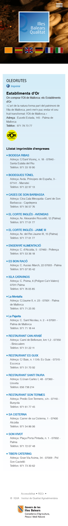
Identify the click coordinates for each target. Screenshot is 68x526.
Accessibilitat (28, 493)
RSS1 (41, 493)
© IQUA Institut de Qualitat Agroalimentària (34, 498)
